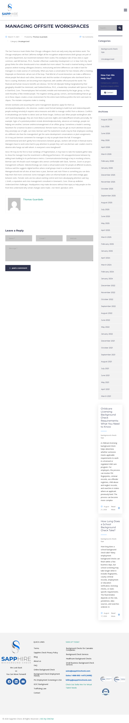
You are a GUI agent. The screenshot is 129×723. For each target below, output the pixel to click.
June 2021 (105, 375)
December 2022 (108, 285)
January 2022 (107, 334)
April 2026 (105, 147)
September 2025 (108, 195)
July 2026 (105, 126)
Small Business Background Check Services (80, 664)
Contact (37, 693)
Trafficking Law (40, 688)
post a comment (19, 268)
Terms (36, 648)
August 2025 (106, 202)
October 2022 (107, 299)
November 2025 (108, 182)
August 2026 (106, 119)
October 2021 (107, 348)
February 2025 (107, 244)
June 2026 (105, 133)
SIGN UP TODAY (72, 642)
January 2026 (107, 168)
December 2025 (108, 175)
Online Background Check (44, 669)
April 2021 (105, 389)
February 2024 (107, 272)
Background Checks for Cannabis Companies (79, 649)
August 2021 (106, 361)
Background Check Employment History (47, 675)
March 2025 (106, 237)
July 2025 (105, 209)
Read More (113, 508)
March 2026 (106, 154)
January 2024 (107, 278)
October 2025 (107, 189)
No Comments (88, 37)
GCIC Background (41, 684)
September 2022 (108, 306)
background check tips (109, 50)
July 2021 (105, 368)
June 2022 (105, 320)
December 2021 (108, 341)
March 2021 (106, 396)
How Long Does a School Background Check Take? (110, 526)
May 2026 (105, 140)
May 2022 (105, 327)
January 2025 (107, 251)
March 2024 (106, 265)
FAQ (35, 665)
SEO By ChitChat (47, 719)
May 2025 (105, 223)
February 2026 (107, 161)
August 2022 (106, 313)
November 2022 (108, 292)
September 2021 (108, 355)
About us (37, 661)
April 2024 (105, 258)
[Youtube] (23, 681)
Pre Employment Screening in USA (48, 680)
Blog (36, 657)
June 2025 (105, 216)
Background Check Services (77, 654)
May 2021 (105, 382)
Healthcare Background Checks (78, 658)
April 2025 (105, 230)
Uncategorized (107, 59)
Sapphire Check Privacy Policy (46, 652)
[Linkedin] (16, 681)
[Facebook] (9, 681)
